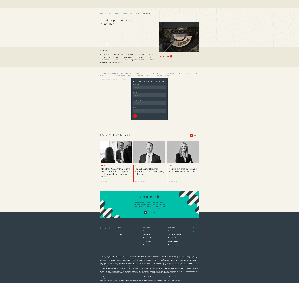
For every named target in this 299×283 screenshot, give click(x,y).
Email (135, 108)
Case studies (146, 245)
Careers (119, 234)
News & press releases (174, 245)
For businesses (147, 231)
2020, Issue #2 (147, 14)
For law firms (146, 234)
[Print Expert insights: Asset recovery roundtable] (171, 56)
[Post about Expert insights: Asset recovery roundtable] (160, 56)
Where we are (147, 241)
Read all (196, 135)
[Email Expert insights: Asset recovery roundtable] (167, 56)
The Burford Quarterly (174, 234)
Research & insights (173, 241)
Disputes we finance (149, 238)
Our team (120, 231)
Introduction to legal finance (176, 231)
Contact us (120, 238)
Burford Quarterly (130, 14)
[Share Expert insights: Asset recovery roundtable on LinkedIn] (164, 56)
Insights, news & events (110, 14)
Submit (140, 116)
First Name (136, 84)
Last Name (136, 92)
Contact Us (151, 212)
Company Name (138, 100)
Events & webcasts (173, 238)
